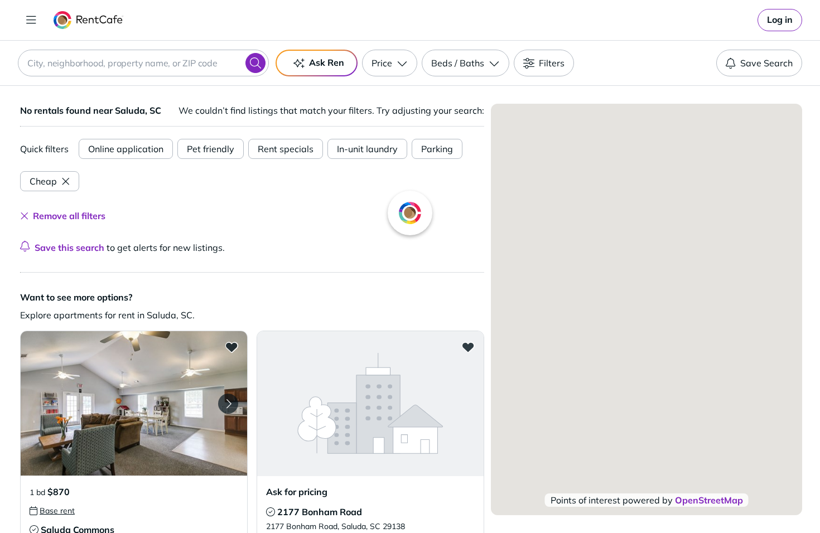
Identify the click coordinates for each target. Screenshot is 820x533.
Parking (437, 148)
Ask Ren (326, 62)
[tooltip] (52, 510)
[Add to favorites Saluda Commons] (231, 347)
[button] (134, 403)
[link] (780, 20)
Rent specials (285, 148)
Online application (125, 148)
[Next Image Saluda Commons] (228, 404)
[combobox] (143, 63)
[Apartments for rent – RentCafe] (88, 20)
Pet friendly (210, 148)
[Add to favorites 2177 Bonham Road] (468, 347)
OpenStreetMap (709, 500)
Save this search (69, 247)
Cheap (43, 181)
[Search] (255, 63)
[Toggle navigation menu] (31, 20)
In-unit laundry (367, 148)
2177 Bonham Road (319, 511)
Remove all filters (69, 215)
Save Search (766, 63)
